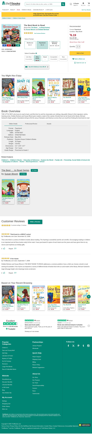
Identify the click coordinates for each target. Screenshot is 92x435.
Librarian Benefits (7, 384)
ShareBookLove (6, 379)
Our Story (35, 377)
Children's (4, 160)
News (34, 391)
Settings (4, 401)
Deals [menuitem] (18, 9)
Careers (34, 388)
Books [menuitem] (12, 9)
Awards (49, 123)
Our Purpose (36, 380)
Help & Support (36, 356)
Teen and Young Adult (8, 350)
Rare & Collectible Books (9, 369)
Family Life (58, 160)
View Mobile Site (7, 392)
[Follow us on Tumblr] (83, 346)
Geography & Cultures (10, 161)
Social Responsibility (38, 385)
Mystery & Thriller (7, 358)
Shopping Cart (6, 403)
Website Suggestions (38, 367)
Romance (5, 364)
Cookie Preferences (58, 426)
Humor (22, 161)
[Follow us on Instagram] (88, 346)
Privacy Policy (14, 426)
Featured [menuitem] (5, 9)
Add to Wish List (80, 59)
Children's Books (16, 160)
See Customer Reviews (39, 33)
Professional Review (31, 123)
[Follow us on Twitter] (73, 346)
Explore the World (47, 160)
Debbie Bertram (43, 29)
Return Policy (36, 364)
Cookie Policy (48, 426)
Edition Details (13, 123)
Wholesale (35, 348)
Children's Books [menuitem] (26, 9)
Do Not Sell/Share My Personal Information (31, 426)
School (42, 161)
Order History (6, 406)
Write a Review (35, 222)
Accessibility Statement (71, 426)
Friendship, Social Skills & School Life (77, 160)
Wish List (4, 409)
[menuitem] (76, 4)
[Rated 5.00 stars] (28, 33)
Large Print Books (7, 366)
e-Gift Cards (5, 387)
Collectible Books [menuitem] (38, 9)
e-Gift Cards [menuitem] (49, 9)
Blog (3, 390)
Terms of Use (5, 426)
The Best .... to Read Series (40, 27)
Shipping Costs (36, 359)
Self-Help (4, 353)
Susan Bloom (30, 29)
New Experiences (32, 161)
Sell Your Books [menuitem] (86, 10)
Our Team (35, 382)
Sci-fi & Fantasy (6, 361)
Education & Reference (31, 160)
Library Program (37, 345)
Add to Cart (80, 53)
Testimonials (35, 393)
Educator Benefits (7, 382)
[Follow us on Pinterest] (78, 346)
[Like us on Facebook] (68, 346)
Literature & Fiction (7, 355)
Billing (34, 362)
